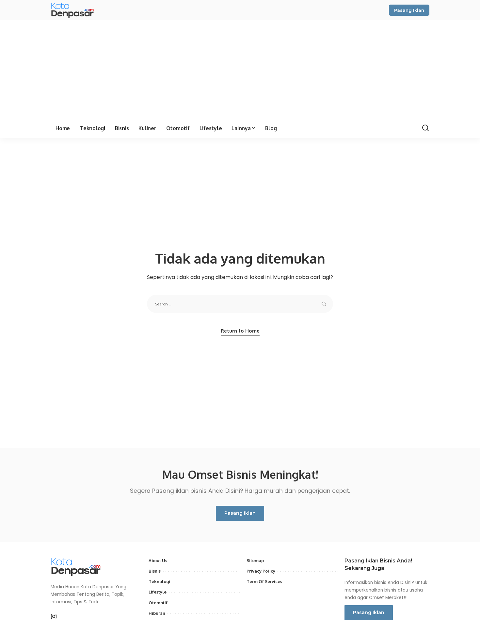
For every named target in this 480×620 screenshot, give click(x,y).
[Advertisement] (240, 69)
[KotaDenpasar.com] (76, 10)
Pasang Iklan (409, 10)
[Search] (425, 128)
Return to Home (240, 331)
